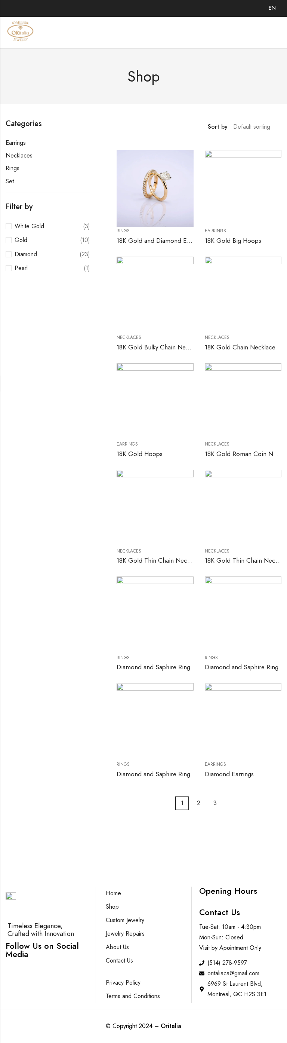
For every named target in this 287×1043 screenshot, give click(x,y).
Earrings (16, 142)
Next (227, 803)
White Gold (29, 226)
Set (10, 181)
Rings (12, 168)
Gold (21, 240)
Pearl (21, 268)
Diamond (26, 254)
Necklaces (19, 155)
